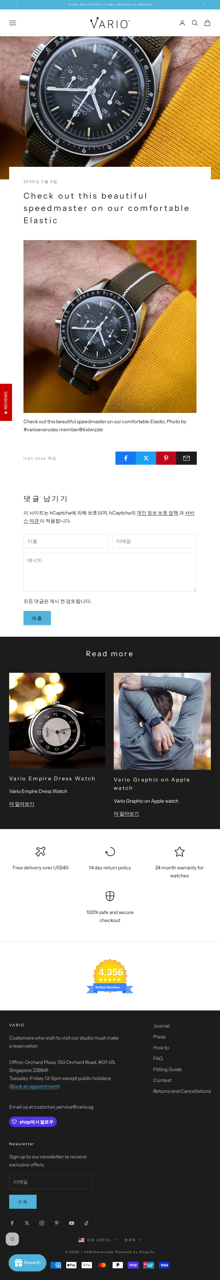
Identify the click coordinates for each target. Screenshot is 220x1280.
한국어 (130, 1240)
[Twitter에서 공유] (146, 458)
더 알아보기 (21, 804)
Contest (162, 1080)
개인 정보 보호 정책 (158, 513)
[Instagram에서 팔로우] (42, 1223)
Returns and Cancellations (182, 1091)
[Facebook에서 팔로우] (12, 1223)
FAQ (158, 1058)
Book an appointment (34, 1086)
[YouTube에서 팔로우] (71, 1223)
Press (159, 1037)
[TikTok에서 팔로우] (86, 1223)
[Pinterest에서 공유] (166, 458)
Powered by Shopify (135, 1252)
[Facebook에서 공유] (126, 458)
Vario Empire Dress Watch (52, 778)
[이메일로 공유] (186, 458)
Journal (161, 1026)
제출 (37, 618)
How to (161, 1047)
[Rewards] (27, 1262)
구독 (22, 1202)
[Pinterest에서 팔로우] (57, 1223)
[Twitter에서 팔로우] (27, 1223)
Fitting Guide (167, 1069)
